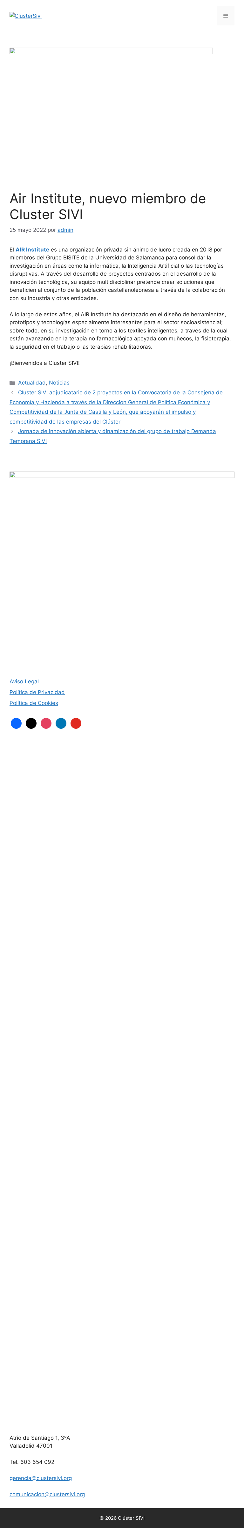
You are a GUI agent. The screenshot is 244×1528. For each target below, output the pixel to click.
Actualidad (32, 382)
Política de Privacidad (37, 692)
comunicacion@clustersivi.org (47, 1494)
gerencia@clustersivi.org (41, 1478)
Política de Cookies (34, 703)
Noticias (59, 382)
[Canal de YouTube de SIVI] (122, 1417)
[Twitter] (122, 962)
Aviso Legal (24, 681)
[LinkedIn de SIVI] (122, 1190)
